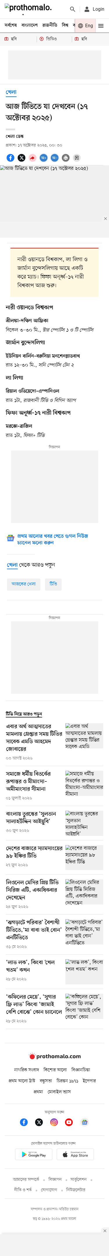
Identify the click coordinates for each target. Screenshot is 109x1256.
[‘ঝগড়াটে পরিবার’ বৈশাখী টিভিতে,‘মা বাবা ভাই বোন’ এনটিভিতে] (84, 934)
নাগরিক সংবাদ (26, 1070)
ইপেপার (89, 1081)
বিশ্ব (65, 25)
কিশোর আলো (55, 1070)
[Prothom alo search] (72, 9)
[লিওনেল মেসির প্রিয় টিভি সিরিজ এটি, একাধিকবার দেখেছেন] (84, 894)
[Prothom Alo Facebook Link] (26, 1123)
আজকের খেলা (24, 584)
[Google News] (84, 1123)
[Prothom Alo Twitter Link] (41, 1123)
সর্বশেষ (11, 25)
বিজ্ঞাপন (55, 1179)
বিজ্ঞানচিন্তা (81, 1070)
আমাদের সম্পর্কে (26, 1179)
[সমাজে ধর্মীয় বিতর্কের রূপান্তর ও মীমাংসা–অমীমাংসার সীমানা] (84, 786)
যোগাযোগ (49, 1190)
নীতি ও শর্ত (23, 1190)
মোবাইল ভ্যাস (59, 1092)
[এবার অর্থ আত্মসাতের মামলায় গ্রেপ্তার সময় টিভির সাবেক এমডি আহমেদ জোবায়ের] (84, 742)
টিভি (53, 584)
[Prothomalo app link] (34, 1155)
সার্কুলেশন (79, 1179)
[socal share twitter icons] (22, 161)
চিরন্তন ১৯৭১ (67, 1081)
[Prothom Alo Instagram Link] (57, 1123)
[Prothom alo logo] (54, 1057)
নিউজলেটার (75, 1190)
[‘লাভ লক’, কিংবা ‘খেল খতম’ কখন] (84, 971)
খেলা (11, 92)
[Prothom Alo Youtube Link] (71, 1123)
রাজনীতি (49, 25)
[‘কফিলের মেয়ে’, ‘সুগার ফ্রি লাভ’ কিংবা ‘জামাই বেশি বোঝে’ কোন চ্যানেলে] (84, 1009)
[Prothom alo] (29, 9)
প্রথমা (38, 1092)
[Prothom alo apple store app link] (75, 1155)
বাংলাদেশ (30, 25)
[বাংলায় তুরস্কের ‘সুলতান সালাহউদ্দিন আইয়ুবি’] (84, 823)
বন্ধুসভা (46, 1081)
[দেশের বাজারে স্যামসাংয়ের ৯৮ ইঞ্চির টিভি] (84, 857)
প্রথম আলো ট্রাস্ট (22, 1081)
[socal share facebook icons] (11, 161)
